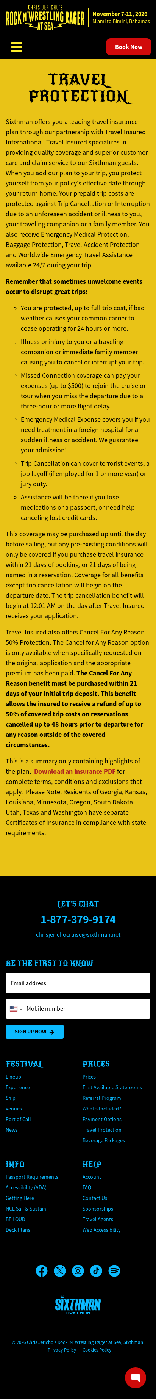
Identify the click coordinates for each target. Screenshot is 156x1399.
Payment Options (102, 1119)
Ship (11, 1097)
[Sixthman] (78, 1304)
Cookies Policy (97, 1350)
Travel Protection (102, 1129)
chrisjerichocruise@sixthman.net (78, 935)
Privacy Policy (62, 1350)
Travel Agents (98, 1219)
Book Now (128, 47)
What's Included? (102, 1108)
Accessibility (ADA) (26, 1187)
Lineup (13, 1076)
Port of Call (18, 1119)
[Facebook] (45, 1271)
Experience (18, 1087)
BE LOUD (15, 1219)
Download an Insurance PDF (74, 771)
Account (92, 1176)
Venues (14, 1108)
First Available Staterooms (112, 1087)
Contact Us (95, 1198)
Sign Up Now (30, 1031)
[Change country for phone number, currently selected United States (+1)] (15, 1008)
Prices (89, 1076)
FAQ (87, 1187)
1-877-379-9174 (78, 919)
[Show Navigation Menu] (17, 47)
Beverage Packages (104, 1140)
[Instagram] (81, 1271)
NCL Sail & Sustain (26, 1208)
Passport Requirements (32, 1176)
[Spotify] (114, 1271)
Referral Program (102, 1097)
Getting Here (20, 1198)
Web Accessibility (102, 1229)
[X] (63, 1271)
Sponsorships (98, 1208)
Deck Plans (18, 1229)
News (12, 1129)
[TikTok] (99, 1271)
